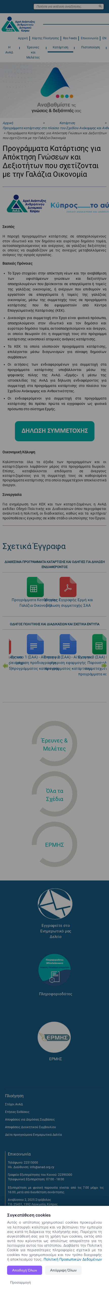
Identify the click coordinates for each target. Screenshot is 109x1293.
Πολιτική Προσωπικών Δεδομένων (73, 1259)
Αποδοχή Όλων (24, 1270)
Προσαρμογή (20, 1282)
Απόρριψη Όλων (63, 1270)
